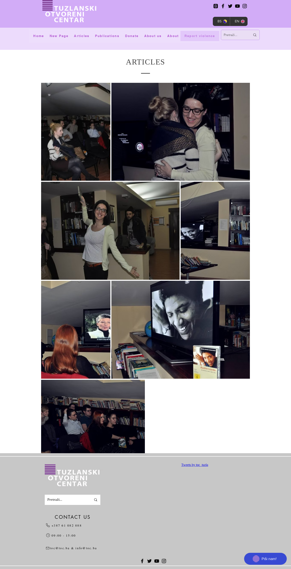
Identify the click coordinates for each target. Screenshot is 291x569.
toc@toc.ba (60, 548)
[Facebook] (223, 6)
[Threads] (216, 6)
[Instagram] (245, 6)
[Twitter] (230, 6)
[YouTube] (237, 6)
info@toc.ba (86, 548)
